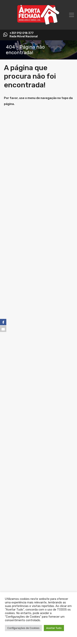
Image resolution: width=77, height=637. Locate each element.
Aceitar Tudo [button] (54, 628)
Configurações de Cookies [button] (23, 628)
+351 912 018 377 (21, 33)
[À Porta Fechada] (38, 25)
